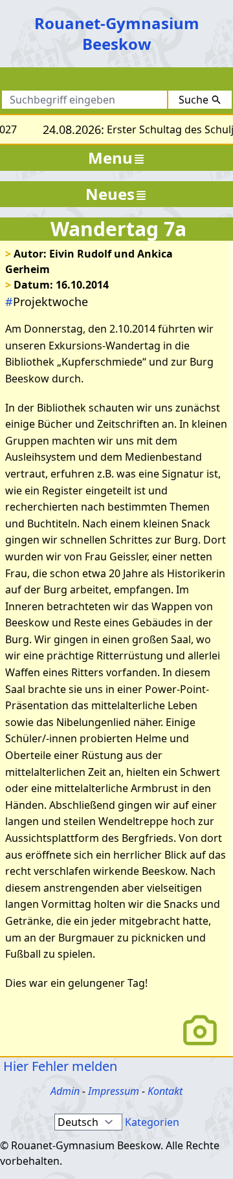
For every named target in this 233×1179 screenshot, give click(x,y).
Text (169, 81)
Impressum (113, 1091)
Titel (127, 81)
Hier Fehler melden (58, 1066)
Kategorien (152, 1122)
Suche (193, 100)
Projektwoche (46, 301)
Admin (65, 1091)
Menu (110, 157)
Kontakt (165, 1091)
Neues (110, 193)
